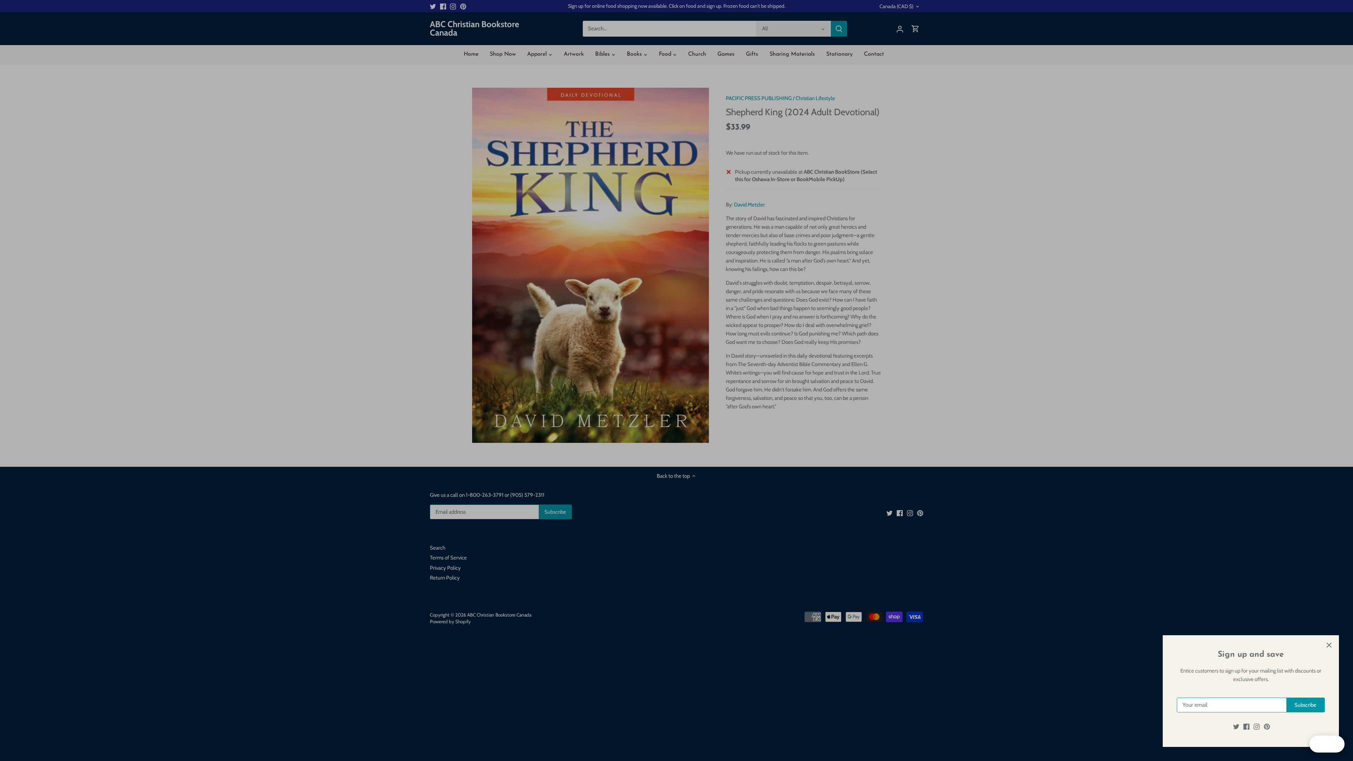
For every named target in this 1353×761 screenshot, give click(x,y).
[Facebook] (1246, 726)
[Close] (1329, 645)
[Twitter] (1236, 726)
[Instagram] (1257, 726)
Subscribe (1305, 705)
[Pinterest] (1267, 726)
